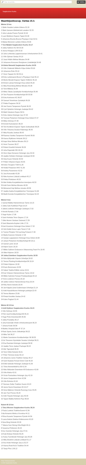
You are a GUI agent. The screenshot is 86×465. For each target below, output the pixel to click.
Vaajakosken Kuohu (9, 11)
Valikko (82, 2)
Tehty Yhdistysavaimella (8, 461)
